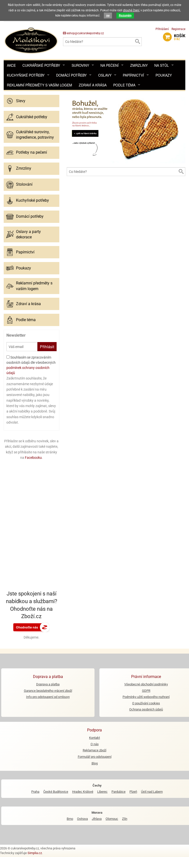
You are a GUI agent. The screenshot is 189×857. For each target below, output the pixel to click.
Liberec (102, 791)
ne (108, 15)
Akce (11, 65)
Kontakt (94, 738)
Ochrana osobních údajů (146, 709)
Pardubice (118, 791)
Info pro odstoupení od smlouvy (48, 697)
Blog (95, 763)
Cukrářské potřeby (41, 65)
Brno (70, 819)
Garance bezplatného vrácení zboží (48, 690)
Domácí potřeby (71, 75)
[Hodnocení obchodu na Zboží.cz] (31, 627)
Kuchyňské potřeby (26, 75)
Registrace (178, 29)
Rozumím (125, 15)
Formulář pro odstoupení (94, 756)
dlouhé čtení (131, 10)
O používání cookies (146, 703)
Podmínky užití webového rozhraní (146, 697)
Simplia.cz (35, 853)
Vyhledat (137, 41)
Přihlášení (162, 29)
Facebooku (33, 458)
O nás (95, 744)
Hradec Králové (82, 791)
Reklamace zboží (94, 750)
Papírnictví (133, 75)
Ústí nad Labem (152, 791)
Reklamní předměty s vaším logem (39, 84)
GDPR (146, 690)
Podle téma (124, 84)
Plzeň (133, 791)
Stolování (24, 184)
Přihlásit (47, 346)
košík (179, 37)
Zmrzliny (139, 65)
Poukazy (164, 75)
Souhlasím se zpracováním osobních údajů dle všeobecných (31, 365)
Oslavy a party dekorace (28, 234)
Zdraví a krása (93, 84)
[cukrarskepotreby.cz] (31, 40)
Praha (35, 791)
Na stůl (161, 65)
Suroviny (80, 65)
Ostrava (82, 819)
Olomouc (112, 819)
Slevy (20, 101)
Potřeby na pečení (31, 152)
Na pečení (109, 65)
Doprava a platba (48, 684)
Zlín (124, 819)
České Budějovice (55, 791)
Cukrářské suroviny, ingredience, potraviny (35, 135)
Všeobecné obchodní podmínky (146, 684)
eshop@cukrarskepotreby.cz (85, 33)
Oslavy (104, 75)
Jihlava (97, 819)
